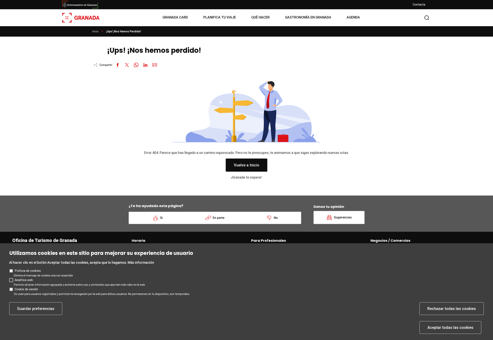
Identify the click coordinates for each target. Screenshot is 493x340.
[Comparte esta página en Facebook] (118, 65)
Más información (141, 262)
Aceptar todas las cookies (450, 327)
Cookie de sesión (26, 289)
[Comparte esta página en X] (127, 65)
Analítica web (24, 280)
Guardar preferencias (35, 308)
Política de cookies (28, 271)
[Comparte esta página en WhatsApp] (136, 65)
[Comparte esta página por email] (155, 65)
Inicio (95, 31)
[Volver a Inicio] (81, 17)
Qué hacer (260, 17)
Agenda (353, 17)
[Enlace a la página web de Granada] (234, 5)
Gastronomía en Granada (308, 17)
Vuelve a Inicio (246, 165)
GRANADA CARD (175, 17)
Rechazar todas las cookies (451, 308)
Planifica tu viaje (219, 17)
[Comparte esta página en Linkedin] (145, 65)
